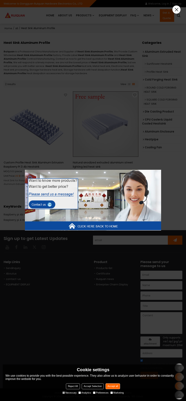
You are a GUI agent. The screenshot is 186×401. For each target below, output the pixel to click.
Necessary (71, 392)
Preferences (102, 392)
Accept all (113, 386)
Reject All (73, 386)
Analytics (86, 392)
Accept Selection (93, 386)
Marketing (118, 392)
